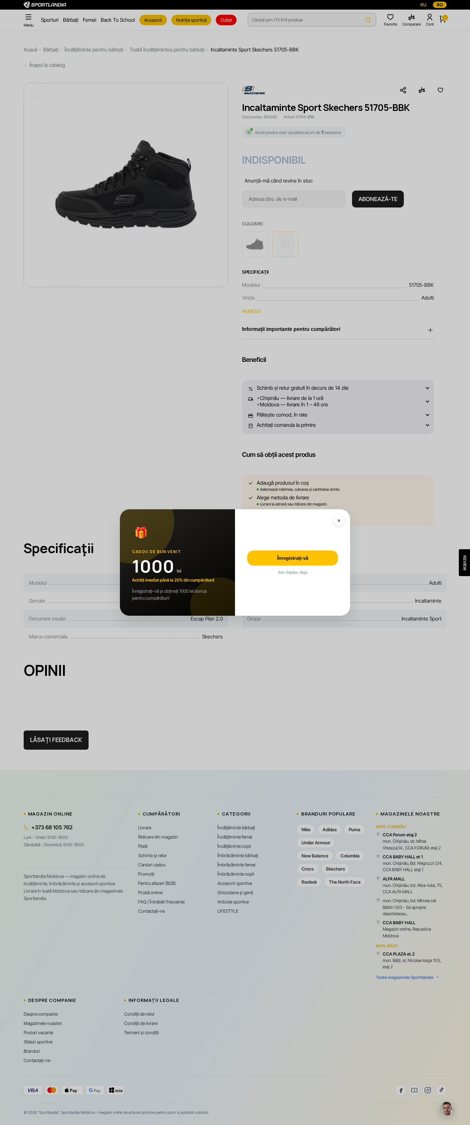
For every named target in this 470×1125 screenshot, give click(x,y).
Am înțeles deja (292, 572)
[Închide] (338, 520)
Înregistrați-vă (292, 558)
